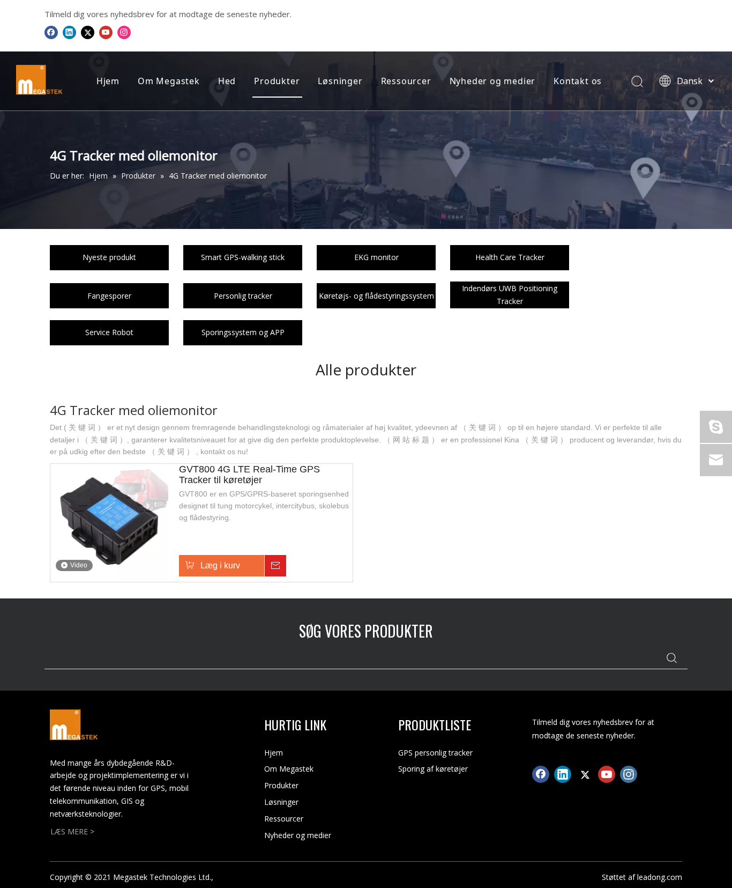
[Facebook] (51, 32)
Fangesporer (109, 296)
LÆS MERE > (72, 831)
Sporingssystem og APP (243, 332)
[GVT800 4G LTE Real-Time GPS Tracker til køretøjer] (109, 521)
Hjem (107, 81)
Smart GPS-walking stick (243, 257)
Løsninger (340, 81)
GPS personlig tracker (435, 753)
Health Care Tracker (509, 257)
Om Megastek (169, 81)
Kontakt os (578, 81)
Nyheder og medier (493, 81)
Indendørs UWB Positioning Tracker (509, 294)
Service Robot (109, 332)
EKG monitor (376, 257)
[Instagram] (124, 32)
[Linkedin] (69, 32)
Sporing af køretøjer (433, 769)
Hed (227, 81)
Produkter (277, 81)
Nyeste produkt (109, 257)
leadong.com (659, 877)
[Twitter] (87, 32)
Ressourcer (406, 81)
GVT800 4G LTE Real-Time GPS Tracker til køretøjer (249, 474)
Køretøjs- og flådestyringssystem (376, 296)
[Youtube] (106, 32)
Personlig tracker (243, 296)
